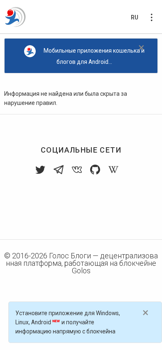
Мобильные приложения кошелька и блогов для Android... (94, 56)
